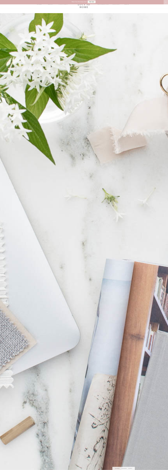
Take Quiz (91, 1)
